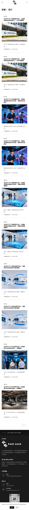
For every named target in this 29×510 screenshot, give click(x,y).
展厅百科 (5, 16)
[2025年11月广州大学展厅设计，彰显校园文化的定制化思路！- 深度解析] (14, 359)
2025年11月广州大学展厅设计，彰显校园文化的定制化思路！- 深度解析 (14, 347)
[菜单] (2, 2)
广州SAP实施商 (10, 432)
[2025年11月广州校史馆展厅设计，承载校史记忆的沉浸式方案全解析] (14, 279)
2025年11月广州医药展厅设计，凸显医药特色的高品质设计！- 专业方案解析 (14, 19)
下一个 (23, 425)
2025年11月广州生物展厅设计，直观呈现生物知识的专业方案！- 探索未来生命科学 (14, 100)
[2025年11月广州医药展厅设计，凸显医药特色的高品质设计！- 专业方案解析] (14, 32)
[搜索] (26, 2)
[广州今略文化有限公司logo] (14, 2)
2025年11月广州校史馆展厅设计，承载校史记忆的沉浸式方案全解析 (14, 267)
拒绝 (17, 507)
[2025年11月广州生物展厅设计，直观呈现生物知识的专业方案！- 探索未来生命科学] (14, 113)
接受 (12, 507)
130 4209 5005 (10, 485)
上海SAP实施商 (17, 432)
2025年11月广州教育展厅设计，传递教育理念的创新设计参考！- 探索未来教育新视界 (14, 184)
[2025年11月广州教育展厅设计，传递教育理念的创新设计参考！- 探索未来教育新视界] (14, 197)
